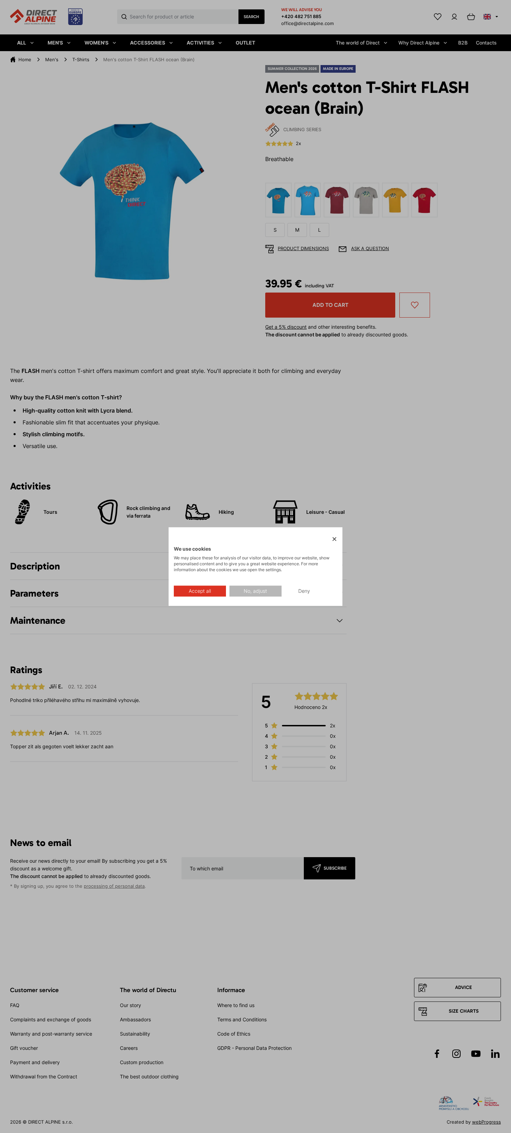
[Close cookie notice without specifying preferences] (334, 539)
